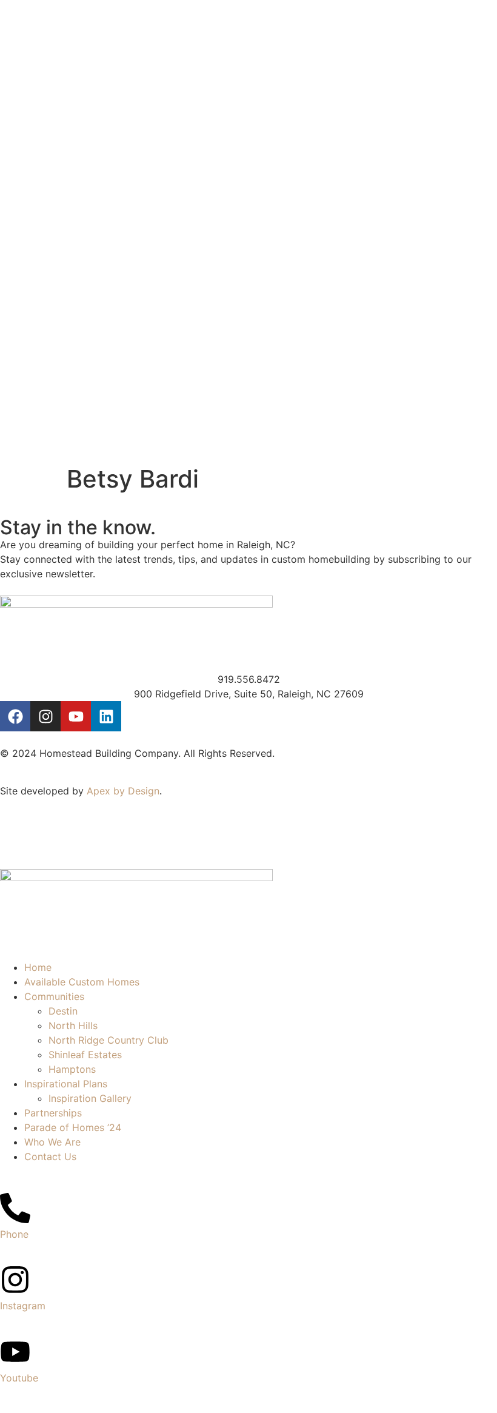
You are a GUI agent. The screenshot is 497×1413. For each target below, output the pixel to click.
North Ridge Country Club (108, 1040)
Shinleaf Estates (85, 1055)
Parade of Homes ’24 (72, 1127)
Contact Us (50, 1156)
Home (38, 967)
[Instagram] (45, 716)
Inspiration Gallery (90, 1098)
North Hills (73, 1025)
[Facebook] (15, 716)
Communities (54, 996)
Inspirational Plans (65, 1084)
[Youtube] (76, 716)
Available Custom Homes (81, 982)
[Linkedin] (106, 716)
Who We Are (52, 1142)
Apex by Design (123, 791)
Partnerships (53, 1113)
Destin (63, 1011)
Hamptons (72, 1069)
